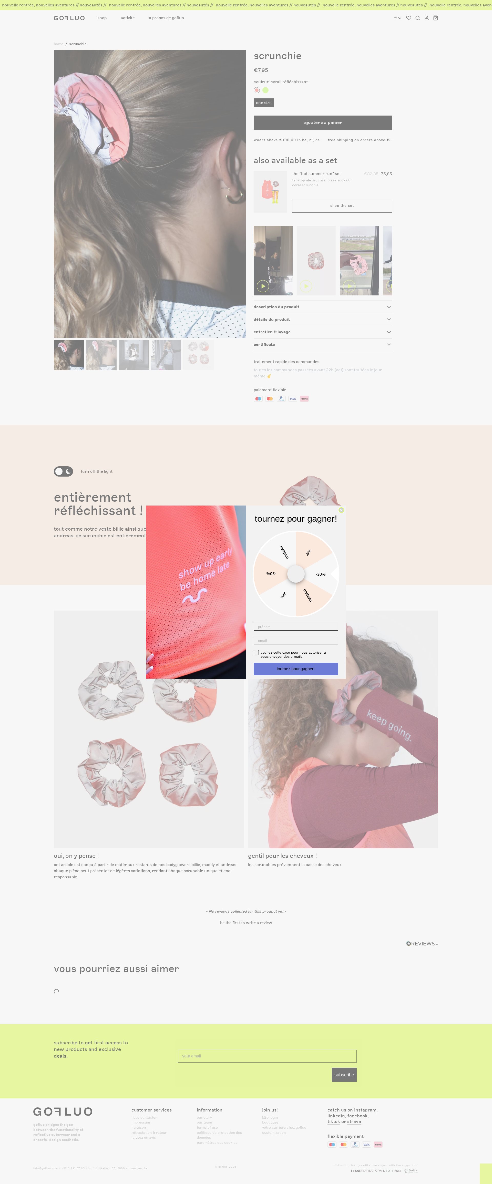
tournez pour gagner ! (296, 669)
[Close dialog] (341, 510)
